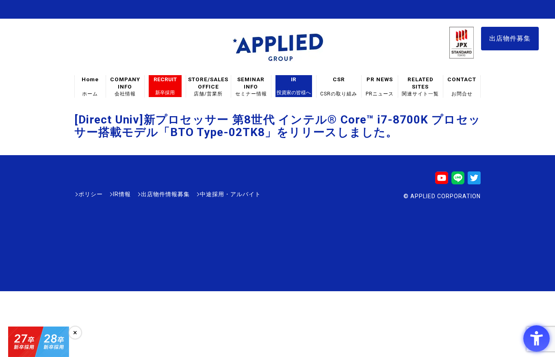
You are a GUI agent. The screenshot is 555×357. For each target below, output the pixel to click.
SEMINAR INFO (251, 86)
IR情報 (122, 194)
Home (90, 86)
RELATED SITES (420, 86)
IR (294, 85)
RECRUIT (165, 85)
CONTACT (461, 86)
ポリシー (90, 194)
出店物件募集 (510, 38)
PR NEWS (380, 86)
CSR (339, 86)
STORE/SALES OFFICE (208, 86)
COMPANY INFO (125, 86)
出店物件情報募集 (165, 194)
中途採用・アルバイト (230, 194)
